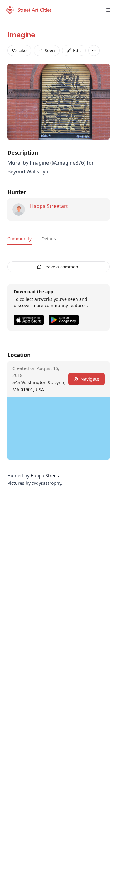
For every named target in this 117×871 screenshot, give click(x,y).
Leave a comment (61, 267)
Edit (77, 50)
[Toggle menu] (108, 9)
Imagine (21, 34)
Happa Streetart (49, 206)
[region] (58, 428)
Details (48, 239)
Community (19, 239)
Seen (50, 50)
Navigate (89, 379)
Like (22, 50)
